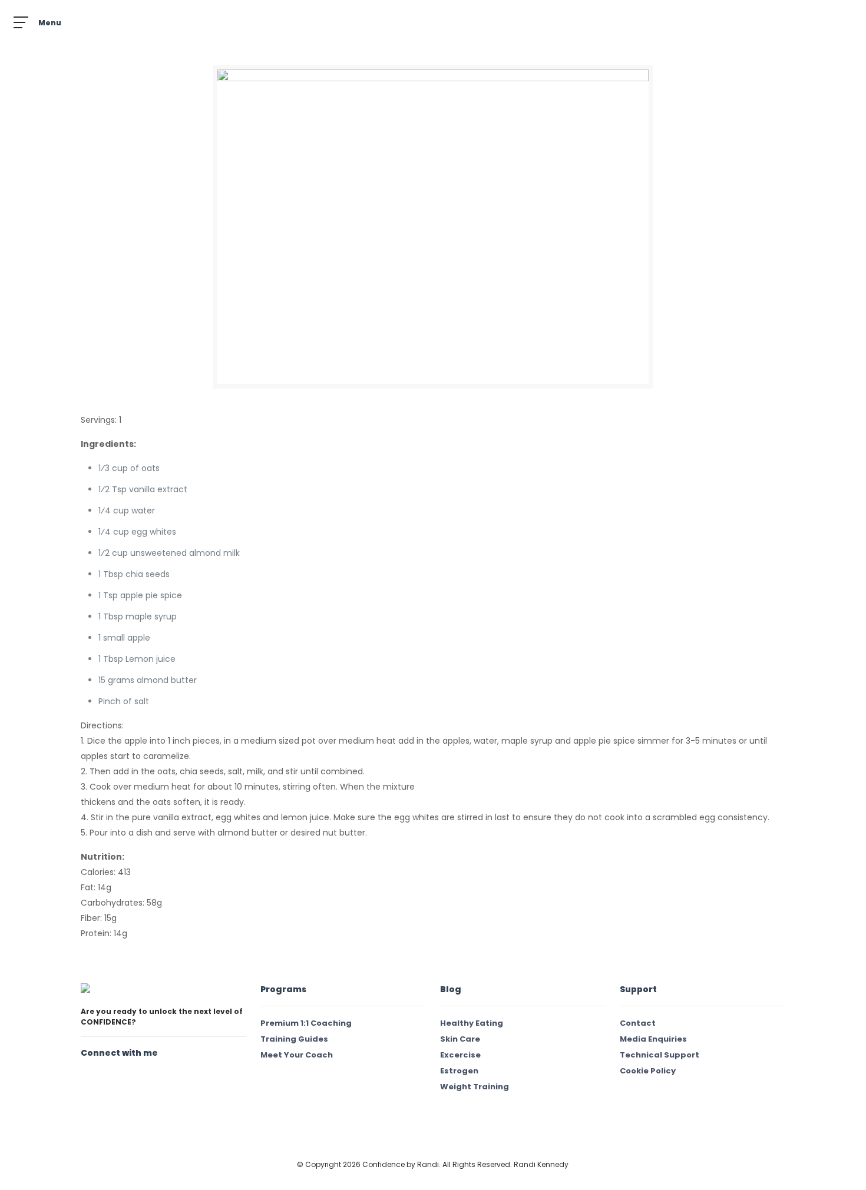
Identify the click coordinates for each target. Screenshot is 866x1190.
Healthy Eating (471, 1023)
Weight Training (474, 1086)
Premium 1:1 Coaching (306, 1023)
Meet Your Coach (296, 1054)
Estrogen (459, 1070)
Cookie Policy (648, 1070)
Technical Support (659, 1054)
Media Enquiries (653, 1039)
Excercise (460, 1054)
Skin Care (460, 1039)
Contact (638, 1023)
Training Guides (294, 1039)
